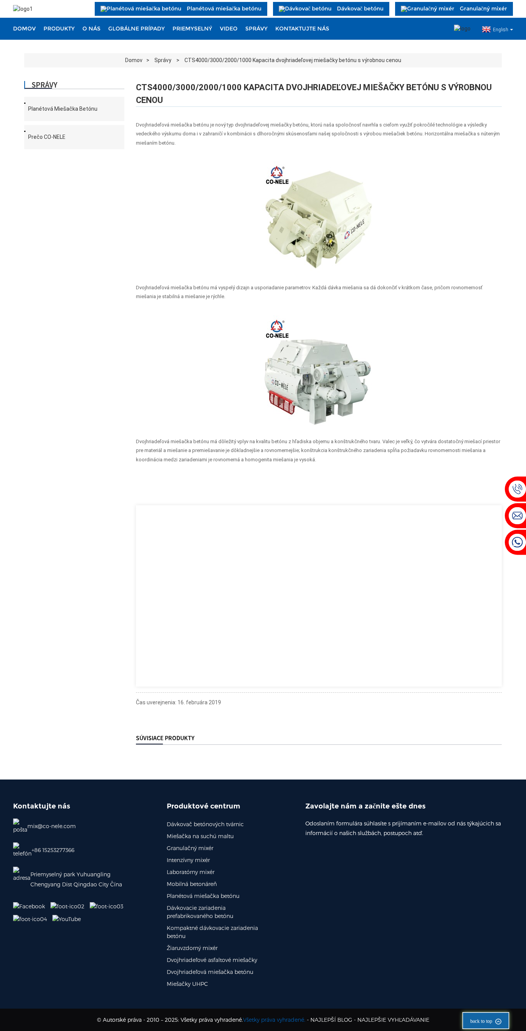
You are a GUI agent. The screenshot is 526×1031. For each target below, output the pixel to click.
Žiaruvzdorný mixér (192, 948)
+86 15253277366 (53, 850)
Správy (256, 28)
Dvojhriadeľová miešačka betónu (210, 972)
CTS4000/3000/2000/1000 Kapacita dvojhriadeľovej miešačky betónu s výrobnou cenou (292, 60)
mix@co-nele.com (51, 826)
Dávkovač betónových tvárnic (205, 824)
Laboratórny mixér (190, 872)
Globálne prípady (136, 28)
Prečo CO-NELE (46, 137)
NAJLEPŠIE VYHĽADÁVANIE (393, 1019)
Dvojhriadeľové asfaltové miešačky (212, 960)
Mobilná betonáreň (192, 884)
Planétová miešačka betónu (62, 109)
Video (229, 28)
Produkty (59, 28)
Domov (24, 28)
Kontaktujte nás (302, 28)
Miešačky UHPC (187, 983)
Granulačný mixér (190, 848)
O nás (91, 28)
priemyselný (192, 28)
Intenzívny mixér (188, 860)
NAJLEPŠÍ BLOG (331, 1019)
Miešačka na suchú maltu (200, 836)
